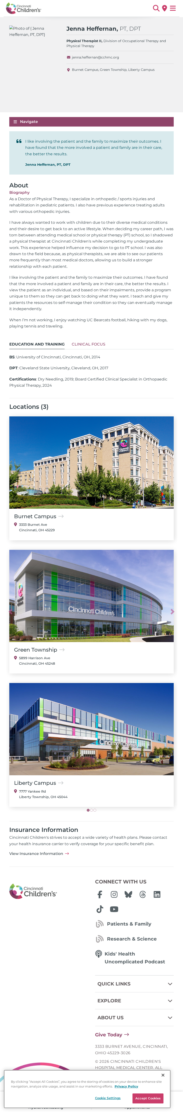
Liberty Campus (141, 70)
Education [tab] (37, 344)
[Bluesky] (128, 894)
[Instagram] (114, 894)
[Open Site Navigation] (173, 8)
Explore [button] (109, 1001)
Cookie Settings (108, 1098)
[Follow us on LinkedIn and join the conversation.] (157, 894)
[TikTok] (100, 909)
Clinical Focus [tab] (88, 344)
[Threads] (142, 894)
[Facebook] (100, 894)
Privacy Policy (126, 1086)
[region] (87, 1089)
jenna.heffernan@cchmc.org (95, 57)
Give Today (108, 1035)
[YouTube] (114, 909)
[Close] (163, 1075)
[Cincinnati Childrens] (48, 891)
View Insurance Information (36, 853)
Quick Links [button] (114, 984)
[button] (156, 8)
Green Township (113, 70)
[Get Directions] (164, 8)
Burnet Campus (85, 70)
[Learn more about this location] (91, 462)
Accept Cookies (148, 1098)
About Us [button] (110, 1017)
